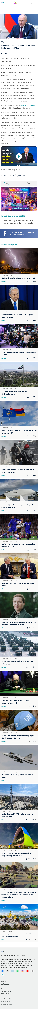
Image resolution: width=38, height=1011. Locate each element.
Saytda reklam (6, 998)
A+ (5, 53)
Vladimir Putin (22, 175)
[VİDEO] (19, 527)
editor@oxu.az (6, 991)
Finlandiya (5, 175)
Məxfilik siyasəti (6, 1004)
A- (2, 53)
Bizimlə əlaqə (5, 1001)
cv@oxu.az (5, 984)
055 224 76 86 (6, 993)
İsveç (13, 175)
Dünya (3, 281)
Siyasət (4, 859)
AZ (29, 2)
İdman (3, 550)
